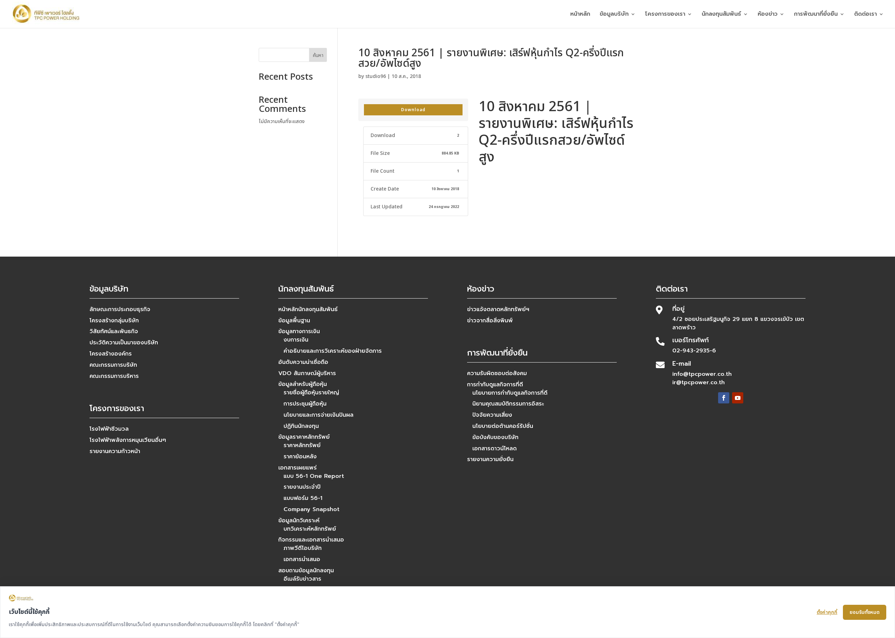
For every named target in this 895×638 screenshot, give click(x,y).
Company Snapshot (311, 509)
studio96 (375, 76)
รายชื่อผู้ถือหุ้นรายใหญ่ (311, 392)
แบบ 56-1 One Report (314, 476)
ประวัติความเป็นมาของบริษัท (124, 342)
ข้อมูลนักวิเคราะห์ (299, 520)
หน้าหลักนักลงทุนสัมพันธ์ (308, 309)
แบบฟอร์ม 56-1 (303, 498)
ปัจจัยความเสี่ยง (492, 415)
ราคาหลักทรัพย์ (302, 445)
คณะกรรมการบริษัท (113, 365)
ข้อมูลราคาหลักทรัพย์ (304, 437)
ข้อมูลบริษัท (614, 15)
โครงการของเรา (665, 15)
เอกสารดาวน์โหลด (494, 448)
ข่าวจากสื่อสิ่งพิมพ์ (490, 320)
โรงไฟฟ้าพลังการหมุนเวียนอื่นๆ (128, 440)
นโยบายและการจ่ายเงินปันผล (318, 415)
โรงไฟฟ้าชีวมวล (109, 429)
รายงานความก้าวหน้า (115, 451)
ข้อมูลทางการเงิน (299, 331)
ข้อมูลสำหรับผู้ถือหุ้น (302, 384)
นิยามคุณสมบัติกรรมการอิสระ (508, 404)
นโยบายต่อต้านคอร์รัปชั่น (502, 426)
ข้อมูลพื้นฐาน (294, 320)
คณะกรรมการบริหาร (114, 376)
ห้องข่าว (768, 15)
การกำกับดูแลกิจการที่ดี (495, 384)
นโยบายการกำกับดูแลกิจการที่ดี (509, 393)
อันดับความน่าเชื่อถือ (303, 362)
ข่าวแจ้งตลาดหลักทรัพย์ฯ (498, 309)
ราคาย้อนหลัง (300, 456)
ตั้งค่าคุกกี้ (827, 612)
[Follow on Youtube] (737, 397)
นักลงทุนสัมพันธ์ (721, 15)
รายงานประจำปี (302, 487)
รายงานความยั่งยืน (490, 459)
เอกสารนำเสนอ (302, 559)
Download (413, 110)
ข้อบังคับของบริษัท (495, 437)
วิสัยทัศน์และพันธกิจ (114, 331)
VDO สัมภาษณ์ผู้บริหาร (307, 373)
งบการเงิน (296, 340)
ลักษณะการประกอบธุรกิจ (120, 309)
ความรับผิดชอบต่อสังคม (497, 373)
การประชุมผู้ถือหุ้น (305, 404)
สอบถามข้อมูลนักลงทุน (306, 570)
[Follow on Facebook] (723, 397)
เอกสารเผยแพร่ (297, 468)
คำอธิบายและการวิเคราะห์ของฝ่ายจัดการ (333, 351)
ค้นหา (318, 55)
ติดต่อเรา (865, 15)
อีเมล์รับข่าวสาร (302, 579)
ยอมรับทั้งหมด (865, 612)
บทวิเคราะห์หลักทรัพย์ (310, 529)
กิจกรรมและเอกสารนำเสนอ (311, 540)
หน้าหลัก (580, 15)
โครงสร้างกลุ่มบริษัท (114, 320)
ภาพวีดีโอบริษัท (303, 548)
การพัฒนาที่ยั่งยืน (816, 15)
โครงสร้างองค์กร (111, 354)
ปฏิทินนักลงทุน (301, 426)
